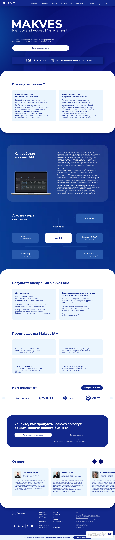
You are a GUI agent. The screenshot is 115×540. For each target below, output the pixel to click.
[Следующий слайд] (111, 398)
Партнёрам (63, 3)
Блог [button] (71, 3)
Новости (55, 518)
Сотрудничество (58, 521)
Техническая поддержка (57, 526)
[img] (18, 512)
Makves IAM (42, 516)
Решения (54, 3)
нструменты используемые (84, 519)
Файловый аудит (44, 525)
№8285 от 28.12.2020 (74, 60)
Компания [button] (79, 3)
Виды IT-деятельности (82, 517)
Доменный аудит (44, 523)
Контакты (56, 519)
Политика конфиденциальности (84, 521)
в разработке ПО (96, 519)
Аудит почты (43, 527)
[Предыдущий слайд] (3, 398)
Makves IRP (42, 518)
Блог (54, 516)
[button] (105, 3)
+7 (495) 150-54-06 (91, 3)
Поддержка (44, 3)
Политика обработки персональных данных (82, 524)
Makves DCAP (43, 514)
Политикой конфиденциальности (96, 536)
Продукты (34, 3)
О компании (56, 514)
